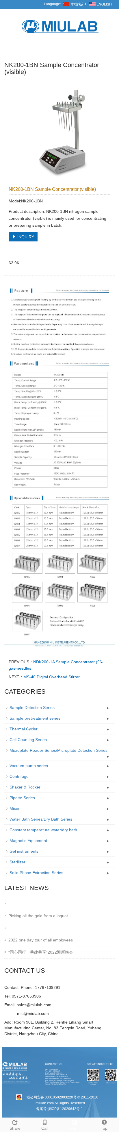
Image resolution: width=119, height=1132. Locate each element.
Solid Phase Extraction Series (36, 872)
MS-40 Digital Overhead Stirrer (51, 677)
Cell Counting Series (28, 739)
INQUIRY (25, 236)
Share (15, 1128)
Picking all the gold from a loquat (38, 915)
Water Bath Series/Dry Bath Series (41, 819)
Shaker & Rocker (25, 787)
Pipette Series (22, 797)
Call (44, 1128)
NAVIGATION (18, 48)
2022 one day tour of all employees (40, 940)
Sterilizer (17, 862)
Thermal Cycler (24, 729)
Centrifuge (19, 776)
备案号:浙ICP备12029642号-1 (59, 1109)
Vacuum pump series (29, 765)
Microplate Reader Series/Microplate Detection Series (58, 750)
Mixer (15, 808)
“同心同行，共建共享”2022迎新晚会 (40, 952)
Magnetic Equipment (28, 840)
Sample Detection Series (32, 707)
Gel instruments (24, 851)
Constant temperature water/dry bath (43, 830)
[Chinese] (73, 4)
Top (104, 1128)
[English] (100, 4)
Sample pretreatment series (35, 718)
